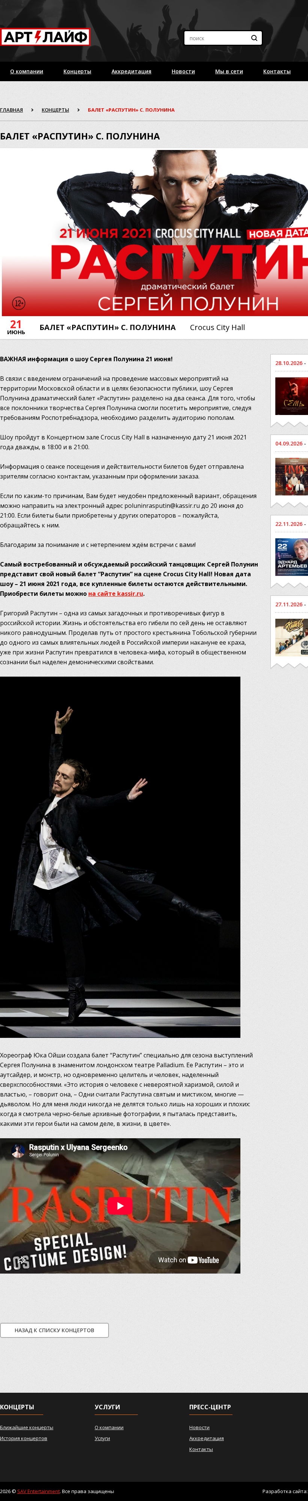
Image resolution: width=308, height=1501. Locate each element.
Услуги (102, 1438)
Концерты (77, 71)
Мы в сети (229, 71)
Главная (11, 109)
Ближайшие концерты (26, 1427)
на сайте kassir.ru (115, 593)
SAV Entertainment (38, 1491)
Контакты (277, 71)
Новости (183, 71)
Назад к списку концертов (54, 1330)
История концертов (23, 1438)
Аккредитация (131, 71)
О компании (26, 71)
